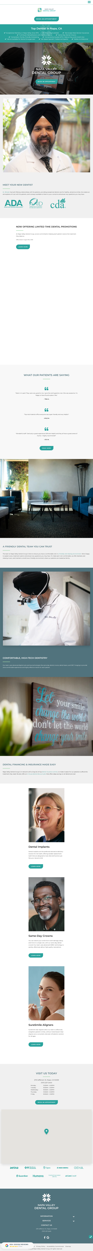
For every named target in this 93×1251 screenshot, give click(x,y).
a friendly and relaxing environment (69, 554)
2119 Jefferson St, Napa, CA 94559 (46, 1229)
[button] (46, 1137)
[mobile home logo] (47, 10)
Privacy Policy (40, 1246)
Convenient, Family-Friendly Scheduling (25, 37)
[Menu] (89, 2)
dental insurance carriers (50, 772)
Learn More (23, 247)
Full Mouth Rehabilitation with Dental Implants (35, 35)
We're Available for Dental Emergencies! (21, 39)
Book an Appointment (46, 19)
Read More (46, 448)
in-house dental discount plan (36, 774)
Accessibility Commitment (55, 1246)
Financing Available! (52, 33)
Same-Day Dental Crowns (67, 35)
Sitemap (68, 1246)
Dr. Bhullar (6, 192)
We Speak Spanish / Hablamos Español (54, 39)
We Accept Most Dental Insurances (77, 33)
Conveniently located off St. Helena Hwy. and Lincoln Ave (64, 37)
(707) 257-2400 (46, 1231)
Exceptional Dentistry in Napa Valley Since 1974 (22, 33)
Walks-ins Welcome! (81, 39)
